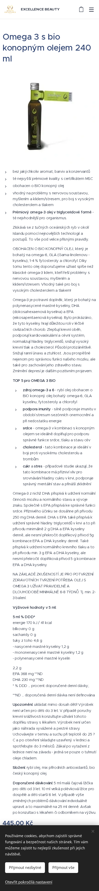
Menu (91, 9)
